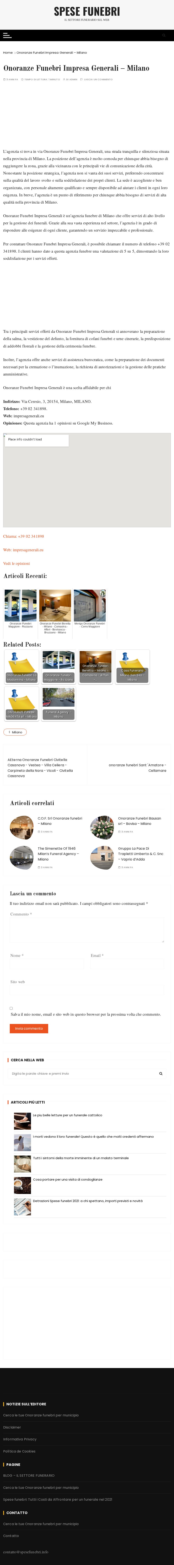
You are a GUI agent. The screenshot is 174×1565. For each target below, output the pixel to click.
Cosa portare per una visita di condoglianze (67, 1179)
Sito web (17, 981)
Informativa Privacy (19, 1439)
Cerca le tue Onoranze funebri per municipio (41, 1415)
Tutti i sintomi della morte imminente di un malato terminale (81, 1158)
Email (97, 955)
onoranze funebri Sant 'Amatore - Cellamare (137, 768)
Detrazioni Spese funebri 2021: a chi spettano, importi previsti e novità (88, 1201)
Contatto (11, 1535)
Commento (21, 914)
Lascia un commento (98, 79)
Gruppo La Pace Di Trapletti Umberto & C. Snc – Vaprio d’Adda (140, 854)
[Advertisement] (87, 118)
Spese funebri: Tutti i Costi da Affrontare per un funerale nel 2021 (57, 1499)
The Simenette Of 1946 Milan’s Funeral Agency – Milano (58, 854)
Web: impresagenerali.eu (23, 549)
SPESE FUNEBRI (87, 11)
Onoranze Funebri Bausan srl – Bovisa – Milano (139, 821)
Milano (17, 732)
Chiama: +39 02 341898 (23, 536)
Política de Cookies (19, 1451)
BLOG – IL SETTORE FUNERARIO (29, 1475)
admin (73, 79)
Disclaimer (12, 1427)
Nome (17, 955)
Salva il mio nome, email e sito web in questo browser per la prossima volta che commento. (86, 1014)
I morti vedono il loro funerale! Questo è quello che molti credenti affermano (93, 1136)
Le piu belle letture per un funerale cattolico (67, 1115)
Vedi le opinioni (16, 563)
